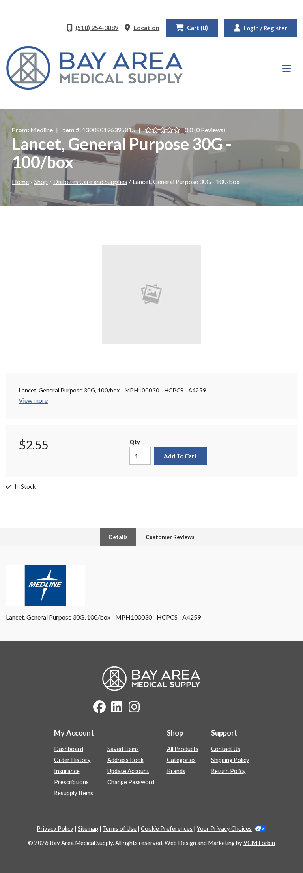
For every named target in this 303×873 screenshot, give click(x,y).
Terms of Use (120, 828)
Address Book (125, 760)
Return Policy (228, 771)
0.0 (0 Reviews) (205, 129)
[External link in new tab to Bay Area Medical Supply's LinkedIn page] (116, 707)
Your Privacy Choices (224, 828)
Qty (134, 442)
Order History (72, 760)
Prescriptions (71, 782)
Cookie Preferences (167, 828)
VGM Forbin (259, 842)
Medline (41, 129)
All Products (182, 748)
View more (33, 400)
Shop (41, 181)
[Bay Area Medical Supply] (94, 68)
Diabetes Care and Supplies (90, 181)
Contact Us (225, 748)
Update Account (128, 771)
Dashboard (68, 748)
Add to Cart (180, 456)
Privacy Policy (55, 828)
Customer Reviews (170, 536)
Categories (181, 760)
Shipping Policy (230, 760)
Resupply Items (73, 793)
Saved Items (123, 748)
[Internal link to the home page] (151, 678)
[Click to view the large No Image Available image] (151, 294)
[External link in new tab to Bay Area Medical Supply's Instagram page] (134, 707)
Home (20, 181)
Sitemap (88, 828)
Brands (176, 771)
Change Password (130, 782)
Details (118, 536)
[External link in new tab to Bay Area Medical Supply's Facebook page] (99, 707)
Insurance (67, 771)
